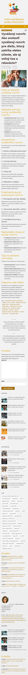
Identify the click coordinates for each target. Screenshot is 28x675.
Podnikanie (3, 618)
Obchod (7, 622)
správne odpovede (16, 533)
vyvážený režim (14, 313)
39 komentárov (16, 454)
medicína (15, 508)
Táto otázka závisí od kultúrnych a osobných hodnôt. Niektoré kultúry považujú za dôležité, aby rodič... (13, 569)
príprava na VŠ (6, 526)
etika (13, 501)
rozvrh (17, 310)
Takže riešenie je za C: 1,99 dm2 (13, 581)
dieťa (13, 302)
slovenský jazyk (14, 531)
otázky (17, 511)
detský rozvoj (6, 302)
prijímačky (5, 306)
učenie (22, 311)
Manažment (13, 617)
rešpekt (17, 528)
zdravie (4, 546)
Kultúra (24, 620)
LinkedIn (3, 611)
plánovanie (6, 304)
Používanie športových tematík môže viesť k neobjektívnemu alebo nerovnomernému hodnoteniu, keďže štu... (13, 576)
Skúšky (3, 622)
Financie (9, 618)
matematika (6, 508)
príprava (20, 523)
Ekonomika (14, 618)
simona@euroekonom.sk (7, 606)
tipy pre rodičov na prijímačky (11, 311)
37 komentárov (16, 462)
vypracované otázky (8, 543)
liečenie (5, 506)
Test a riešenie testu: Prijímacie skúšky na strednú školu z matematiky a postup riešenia (17, 468)
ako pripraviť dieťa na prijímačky (14, 300)
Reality (8, 617)
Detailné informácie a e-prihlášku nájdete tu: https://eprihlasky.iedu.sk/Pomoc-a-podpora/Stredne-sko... (12, 558)
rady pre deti (6, 308)
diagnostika (5, 501)
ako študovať (6, 498)
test (22, 536)
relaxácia (5, 310)
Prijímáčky (19, 617)
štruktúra (17, 546)
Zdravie (19, 618)
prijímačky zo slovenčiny (9, 523)
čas (10, 546)
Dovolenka (12, 622)
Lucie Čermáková (16, 633)
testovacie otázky (7, 538)
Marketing (19, 620)
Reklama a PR (14, 615)
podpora (5, 513)
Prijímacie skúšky (7, 30)
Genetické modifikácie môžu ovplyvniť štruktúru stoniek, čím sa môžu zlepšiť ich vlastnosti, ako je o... (13, 671)
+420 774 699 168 (5, 609)
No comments (23, 633)
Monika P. (15, 641)
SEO (9, 615)
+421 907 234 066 (5, 607)
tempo (15, 536)
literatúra (13, 506)
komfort (5, 503)
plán (23, 511)
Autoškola (3, 617)
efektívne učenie (21, 302)
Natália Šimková (6, 66)
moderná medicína (7, 511)
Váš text (3, 360)
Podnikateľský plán (5, 620)
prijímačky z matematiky (9, 521)
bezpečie (15, 498)
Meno (2, 381)
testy (17, 538)
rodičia (11, 310)
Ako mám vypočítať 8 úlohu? (12, 666)
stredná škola (6, 536)
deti (21, 498)
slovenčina (5, 533)
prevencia (13, 513)
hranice (20, 501)
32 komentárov (16, 479)
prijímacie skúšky (15, 304)
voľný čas (5, 313)
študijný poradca (7, 548)
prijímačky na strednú (16, 306)
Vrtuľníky (20, 615)
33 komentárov (16, 472)
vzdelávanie (20, 543)
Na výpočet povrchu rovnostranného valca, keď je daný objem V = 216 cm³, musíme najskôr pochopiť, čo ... (13, 661)
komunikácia (14, 503)
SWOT (22, 618)
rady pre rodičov (16, 308)
